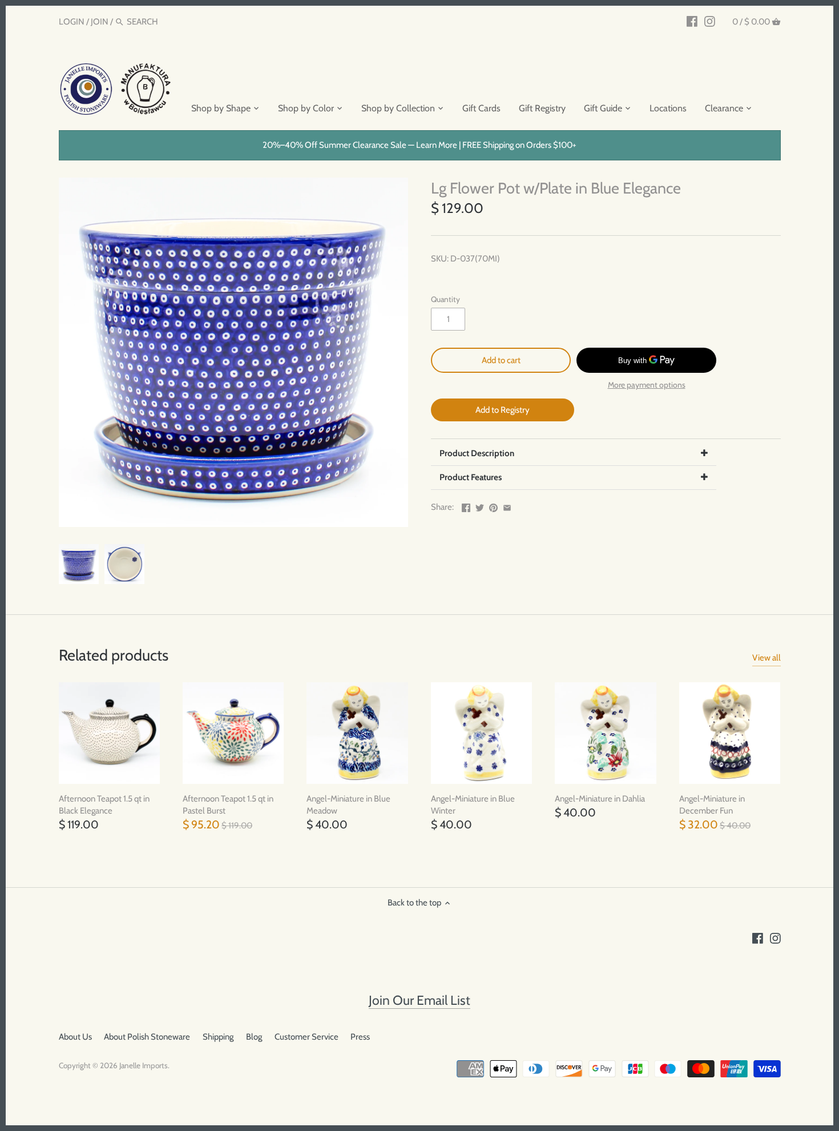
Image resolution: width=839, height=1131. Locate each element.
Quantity (445, 299)
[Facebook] (692, 21)
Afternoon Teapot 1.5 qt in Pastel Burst (228, 805)
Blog (254, 1037)
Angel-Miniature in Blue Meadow (348, 805)
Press (360, 1037)
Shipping (218, 1037)
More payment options (646, 385)
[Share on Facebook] (466, 506)
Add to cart (501, 360)
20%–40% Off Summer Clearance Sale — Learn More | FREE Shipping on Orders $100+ (419, 145)
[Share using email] (507, 506)
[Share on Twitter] (479, 506)
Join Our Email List (419, 1000)
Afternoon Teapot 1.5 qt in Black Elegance (104, 805)
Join (99, 22)
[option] (79, 564)
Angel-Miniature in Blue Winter (473, 805)
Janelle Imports (143, 1065)
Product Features (470, 477)
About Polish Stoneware (147, 1037)
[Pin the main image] (493, 506)
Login (71, 22)
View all (766, 658)
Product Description (476, 453)
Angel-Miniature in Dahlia (600, 799)
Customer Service (306, 1037)
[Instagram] (709, 21)
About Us (75, 1037)
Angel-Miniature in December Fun (712, 805)
